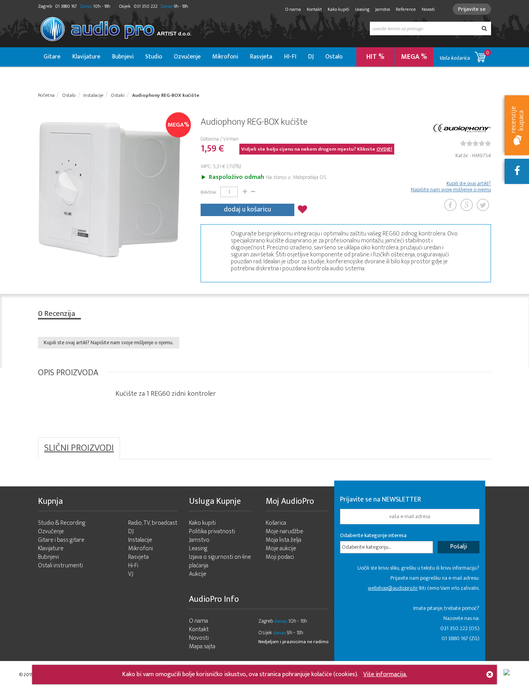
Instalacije (140, 540)
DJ (311, 57)
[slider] (475, 143)
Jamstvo (382, 9)
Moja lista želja (283, 540)
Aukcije (197, 574)
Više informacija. (385, 674)
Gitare (52, 57)
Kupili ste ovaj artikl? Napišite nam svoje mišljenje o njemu (451, 186)
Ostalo (334, 57)
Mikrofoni (225, 57)
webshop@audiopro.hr (393, 588)
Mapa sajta (202, 646)
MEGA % (414, 57)
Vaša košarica (464, 55)
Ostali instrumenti (60, 565)
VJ (130, 574)
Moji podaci (280, 557)
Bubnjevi (123, 57)
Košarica (276, 523)
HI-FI (290, 57)
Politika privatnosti (212, 531)
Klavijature (86, 57)
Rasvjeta (261, 57)
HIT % (375, 57)
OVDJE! (384, 149)
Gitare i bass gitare (61, 540)
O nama (293, 9)
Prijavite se (472, 9)
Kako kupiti (338, 9)
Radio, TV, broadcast (152, 523)
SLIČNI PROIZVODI (79, 448)
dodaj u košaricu (247, 209)
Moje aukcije (281, 548)
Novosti (428, 9)
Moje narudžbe (284, 531)
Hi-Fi (133, 565)
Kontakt (314, 9)
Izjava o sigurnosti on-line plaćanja (220, 561)
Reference (406, 9)
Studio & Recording (62, 523)
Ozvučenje (187, 57)
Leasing (362, 9)
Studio (153, 57)
